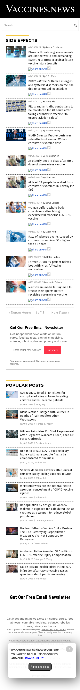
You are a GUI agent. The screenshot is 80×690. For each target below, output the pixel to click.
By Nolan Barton (51, 156)
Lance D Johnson (44, 520)
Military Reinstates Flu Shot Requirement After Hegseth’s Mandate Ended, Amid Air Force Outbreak (47, 435)
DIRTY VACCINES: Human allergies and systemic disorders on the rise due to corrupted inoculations (51, 85)
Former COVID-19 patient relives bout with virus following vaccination (49, 265)
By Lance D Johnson (53, 47)
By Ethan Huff (49, 177)
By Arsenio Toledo (52, 282)
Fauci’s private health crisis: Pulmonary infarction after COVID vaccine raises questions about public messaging (45, 570)
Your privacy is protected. (22, 361)
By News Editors (51, 203)
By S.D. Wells (49, 76)
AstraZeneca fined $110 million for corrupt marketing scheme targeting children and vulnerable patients (44, 396)
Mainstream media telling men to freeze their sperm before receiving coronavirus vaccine (50, 291)
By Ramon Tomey (51, 130)
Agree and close (40, 666)
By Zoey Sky (49, 101)
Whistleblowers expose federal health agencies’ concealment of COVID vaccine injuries (46, 489)
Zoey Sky (40, 404)
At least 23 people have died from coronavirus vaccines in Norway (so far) (51, 186)
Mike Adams (41, 543)
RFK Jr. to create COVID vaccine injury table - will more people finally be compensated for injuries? (44, 454)
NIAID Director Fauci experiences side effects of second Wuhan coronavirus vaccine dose (50, 139)
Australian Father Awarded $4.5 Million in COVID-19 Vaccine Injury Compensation (46, 553)
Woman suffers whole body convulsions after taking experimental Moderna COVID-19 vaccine (49, 213)
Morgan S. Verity (44, 424)
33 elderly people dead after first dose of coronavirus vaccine (50, 162)
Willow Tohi (41, 462)
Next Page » (60, 313)
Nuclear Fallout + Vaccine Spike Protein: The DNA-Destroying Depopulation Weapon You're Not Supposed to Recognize (46, 534)
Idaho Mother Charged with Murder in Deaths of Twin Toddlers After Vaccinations (44, 415)
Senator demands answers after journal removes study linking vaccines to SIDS (46, 472)
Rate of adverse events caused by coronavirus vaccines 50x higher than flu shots (50, 240)
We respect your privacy (54, 629)
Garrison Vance (43, 443)
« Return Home (20, 313)
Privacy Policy (34, 658)
